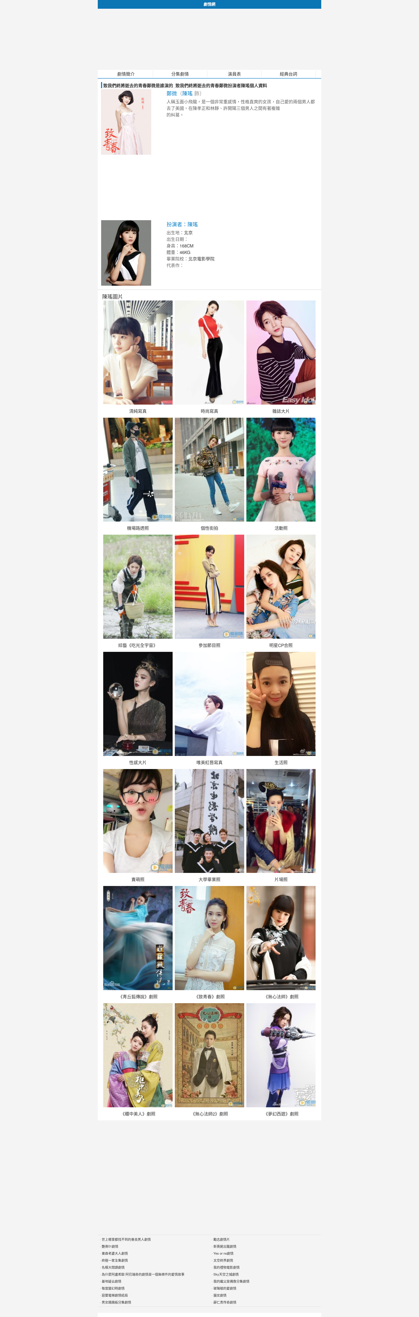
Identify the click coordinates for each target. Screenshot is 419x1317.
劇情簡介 (126, 74)
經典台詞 (288, 74)
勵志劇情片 (221, 1239)
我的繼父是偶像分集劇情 (231, 1281)
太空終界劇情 (223, 1260)
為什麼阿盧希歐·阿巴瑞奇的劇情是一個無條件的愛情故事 (143, 1274)
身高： (173, 245)
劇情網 (209, 4)
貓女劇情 (220, 1295)
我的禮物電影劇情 (226, 1267)
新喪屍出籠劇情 (224, 1246)
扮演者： (177, 224)
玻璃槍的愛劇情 (224, 1288)
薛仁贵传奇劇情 (224, 1302)
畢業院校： (177, 259)
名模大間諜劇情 (113, 1267)
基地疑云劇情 (111, 1281)
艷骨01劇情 (110, 1246)
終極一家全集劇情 (115, 1260)
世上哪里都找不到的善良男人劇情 (126, 1239)
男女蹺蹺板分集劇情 (116, 1302)
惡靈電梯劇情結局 (115, 1295)
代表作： (175, 265)
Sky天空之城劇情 (226, 1274)
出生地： (175, 232)
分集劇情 (180, 74)
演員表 (234, 74)
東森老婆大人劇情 (115, 1253)
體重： (173, 252)
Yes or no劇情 (223, 1253)
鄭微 (172, 93)
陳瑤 (187, 93)
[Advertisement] (209, 39)
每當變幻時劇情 (113, 1288)
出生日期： (177, 239)
